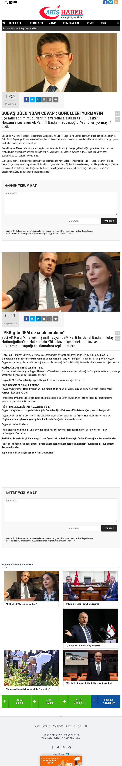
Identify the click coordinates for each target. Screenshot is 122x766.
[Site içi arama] (6, 2)
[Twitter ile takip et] (110, 2)
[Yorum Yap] (55, 99)
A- (117, 119)
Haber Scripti (58, 754)
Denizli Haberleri (42, 726)
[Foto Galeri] (10, 2)
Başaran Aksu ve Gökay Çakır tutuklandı (21, 28)
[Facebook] (26, 99)
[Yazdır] (49, 99)
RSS (86, 726)
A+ (117, 113)
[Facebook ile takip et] (105, 2)
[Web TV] (15, 2)
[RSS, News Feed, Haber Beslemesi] (116, 2)
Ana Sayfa (58, 726)
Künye (69, 726)
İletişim (77, 726)
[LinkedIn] (38, 99)
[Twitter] (32, 99)
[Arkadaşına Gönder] (44, 99)
